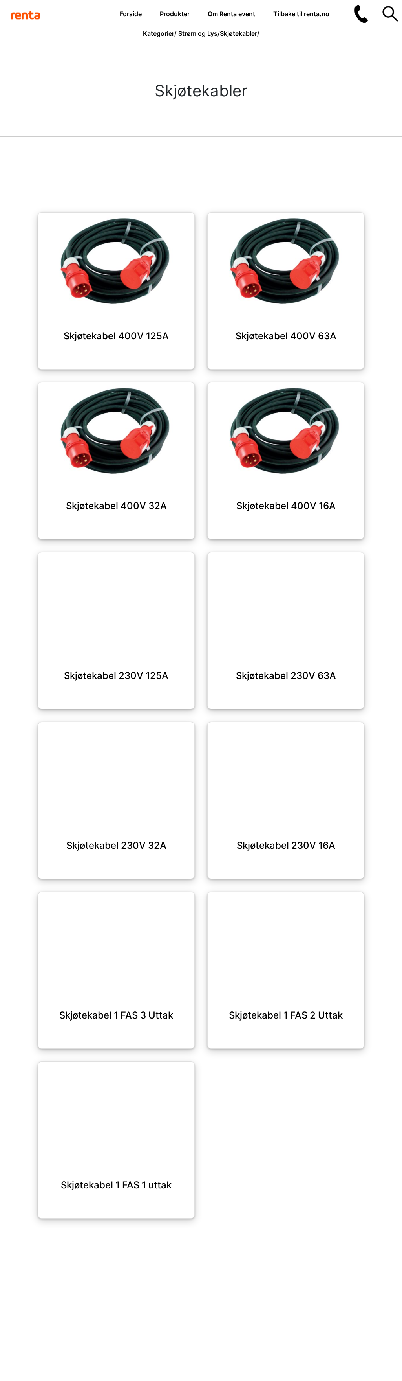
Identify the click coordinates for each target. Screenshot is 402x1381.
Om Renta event (231, 14)
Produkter (175, 14)
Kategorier (158, 33)
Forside (131, 14)
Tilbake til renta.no (301, 14)
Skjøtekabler (238, 33)
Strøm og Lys (197, 33)
